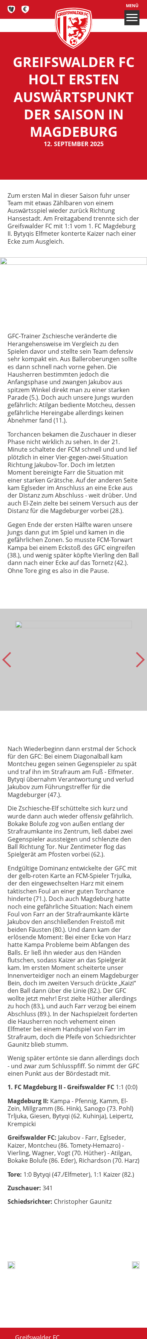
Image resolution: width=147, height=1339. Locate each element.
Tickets (11, 9)
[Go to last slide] (9, 659)
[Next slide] (137, 659)
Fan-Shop (25, 9)
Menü (132, 5)
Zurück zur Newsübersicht (67, 1240)
